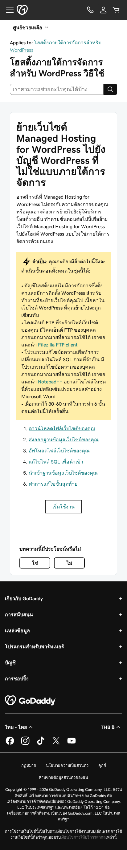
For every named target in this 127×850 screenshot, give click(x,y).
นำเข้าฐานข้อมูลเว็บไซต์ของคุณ (63, 472)
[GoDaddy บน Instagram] (25, 743)
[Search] (110, 89)
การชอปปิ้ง (17, 678)
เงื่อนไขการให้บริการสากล (83, 837)
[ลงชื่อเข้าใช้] (103, 10)
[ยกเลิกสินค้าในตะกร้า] (116, 10)
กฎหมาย (28, 765)
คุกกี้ (102, 765)
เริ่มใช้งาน (63, 506)
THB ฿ (108, 727)
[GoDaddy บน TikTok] (41, 743)
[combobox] (57, 89)
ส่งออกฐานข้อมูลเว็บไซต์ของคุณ (64, 439)
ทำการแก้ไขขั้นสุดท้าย (53, 483)
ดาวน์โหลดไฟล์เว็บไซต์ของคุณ (62, 428)
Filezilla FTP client (58, 344)
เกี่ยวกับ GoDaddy (24, 598)
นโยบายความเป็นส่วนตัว (67, 765)
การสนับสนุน (19, 614)
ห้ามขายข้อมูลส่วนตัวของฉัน (63, 777)
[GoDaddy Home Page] (30, 700)
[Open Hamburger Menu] (7, 9)
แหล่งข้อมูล (17, 630)
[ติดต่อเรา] (90, 10)
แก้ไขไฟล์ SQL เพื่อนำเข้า (56, 461)
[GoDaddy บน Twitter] (56, 743)
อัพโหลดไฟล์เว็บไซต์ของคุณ (59, 450)
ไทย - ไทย (16, 727)
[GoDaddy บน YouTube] (71, 743)
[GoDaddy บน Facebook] (10, 743)
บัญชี (10, 662)
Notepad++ (50, 381)
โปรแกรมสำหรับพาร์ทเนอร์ (34, 646)
